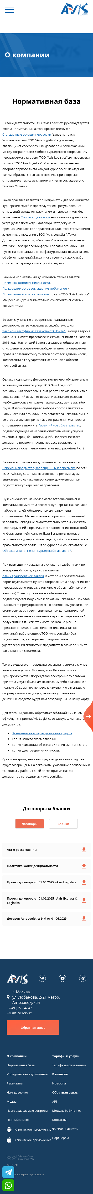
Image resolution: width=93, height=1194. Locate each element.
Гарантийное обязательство (59, 425)
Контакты (59, 1119)
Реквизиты (15, 1083)
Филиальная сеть (65, 1129)
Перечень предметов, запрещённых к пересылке (39, 468)
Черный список (18, 1119)
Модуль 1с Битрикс (66, 1110)
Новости (59, 1083)
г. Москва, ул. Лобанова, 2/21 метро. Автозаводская (36, 997)
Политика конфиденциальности (26, 283)
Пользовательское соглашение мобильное (34, 288)
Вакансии (60, 1074)
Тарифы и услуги (65, 1056)
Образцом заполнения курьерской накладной (36, 550)
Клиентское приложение (33, 1129)
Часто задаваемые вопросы (27, 1110)
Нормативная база (21, 1065)
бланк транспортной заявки (23, 576)
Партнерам (60, 1138)
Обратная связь (33, 1027)
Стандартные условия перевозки (26, 134)
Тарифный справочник (69, 1065)
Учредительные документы (27, 1074)
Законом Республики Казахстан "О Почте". (34, 331)
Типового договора (35, 217)
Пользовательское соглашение (25, 294)
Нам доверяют (17, 1092)
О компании (16, 1056)
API (54, 1101)
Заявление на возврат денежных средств (42, 733)
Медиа (11, 1101)
